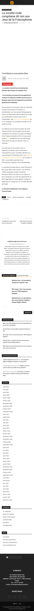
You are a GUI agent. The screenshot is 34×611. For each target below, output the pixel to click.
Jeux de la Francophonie (22, 119)
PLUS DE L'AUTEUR (22, 275)
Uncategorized (7, 525)
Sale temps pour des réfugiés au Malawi (26, 222)
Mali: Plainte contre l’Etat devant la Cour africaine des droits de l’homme (17, 347)
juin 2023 (6, 483)
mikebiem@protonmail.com (11, 22)
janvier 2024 (6, 464)
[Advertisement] (17, 35)
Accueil (3, 7)
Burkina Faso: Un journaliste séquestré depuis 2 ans (16, 330)
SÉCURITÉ (6, 522)
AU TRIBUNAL (7, 511)
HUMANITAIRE (7, 520)
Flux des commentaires (10, 542)
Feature (9, 197)
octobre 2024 (7, 442)
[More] (20, 48)
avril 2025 (6, 425)
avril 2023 (6, 489)
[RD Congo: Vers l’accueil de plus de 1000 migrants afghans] (6, 291)
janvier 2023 (6, 497)
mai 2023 (5, 486)
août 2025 (6, 414)
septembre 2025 (8, 411)
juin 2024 (6, 450)
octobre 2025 (7, 409)
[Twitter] (8, 48)
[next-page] (6, 307)
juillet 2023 (6, 480)
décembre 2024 (7, 436)
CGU (20, 603)
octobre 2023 (7, 472)
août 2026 (6, 387)
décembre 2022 (7, 500)
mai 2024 (5, 453)
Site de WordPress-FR (9, 545)
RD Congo (28, 197)
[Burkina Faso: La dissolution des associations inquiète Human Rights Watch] (6, 300)
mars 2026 (6, 395)
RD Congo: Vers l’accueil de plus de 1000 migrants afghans (21, 291)
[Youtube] (20, 267)
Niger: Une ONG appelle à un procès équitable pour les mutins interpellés (17, 324)
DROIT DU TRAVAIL (8, 514)
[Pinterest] (12, 48)
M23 (8, 138)
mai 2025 (5, 423)
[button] (3, 2)
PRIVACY (15, 603)
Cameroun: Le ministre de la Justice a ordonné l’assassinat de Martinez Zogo (16, 373)
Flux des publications (9, 539)
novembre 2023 (7, 469)
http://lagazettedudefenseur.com (17, 244)
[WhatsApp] (16, 48)
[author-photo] (17, 239)
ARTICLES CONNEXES (9, 275)
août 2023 (6, 478)
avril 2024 (6, 456)
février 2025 (6, 431)
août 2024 (6, 447)
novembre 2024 (7, 439)
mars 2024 (6, 458)
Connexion (6, 537)
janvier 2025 (6, 434)
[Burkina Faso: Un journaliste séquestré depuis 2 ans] (6, 282)
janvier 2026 (6, 400)
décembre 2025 (7, 403)
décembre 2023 (7, 467)
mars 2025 (6, 428)
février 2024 (6, 461)
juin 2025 (6, 420)
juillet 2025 (6, 417)
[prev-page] (3, 307)
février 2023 (6, 494)
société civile (6, 199)
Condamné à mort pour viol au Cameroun (9, 222)
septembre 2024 (8, 445)
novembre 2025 (7, 406)
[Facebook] (3, 48)
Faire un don (7, 84)
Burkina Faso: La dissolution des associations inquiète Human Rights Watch (21, 300)
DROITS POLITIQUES (12, 7)
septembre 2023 (8, 475)
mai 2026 (5, 389)
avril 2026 (6, 392)
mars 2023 (6, 491)
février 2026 (6, 398)
